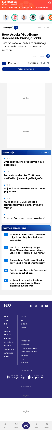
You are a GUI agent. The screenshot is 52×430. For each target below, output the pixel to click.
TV (22, 320)
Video (23, 317)
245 (6, 260)
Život (6, 327)
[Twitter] (36, 306)
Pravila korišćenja (29, 348)
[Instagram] (41, 306)
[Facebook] (31, 306)
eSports (7, 346)
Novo (4, 7)
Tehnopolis (9, 349)
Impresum (25, 344)
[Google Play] (15, 377)
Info (6, 317)
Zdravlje (8, 331)
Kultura (7, 338)
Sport (6, 320)
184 (6, 270)
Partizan (13, 7)
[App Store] (36, 377)
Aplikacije (25, 355)
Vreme (23, 327)
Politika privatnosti (29, 352)
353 (6, 234)
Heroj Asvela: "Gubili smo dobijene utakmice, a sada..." (23, 36)
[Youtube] (46, 306)
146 (6, 280)
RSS (22, 359)
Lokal (6, 357)
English (24, 324)
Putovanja (8, 335)
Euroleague (7, 28)
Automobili (9, 353)
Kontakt (24, 363)
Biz (5, 324)
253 (6, 247)
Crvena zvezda (26, 7)
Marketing (25, 341)
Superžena (8, 342)
